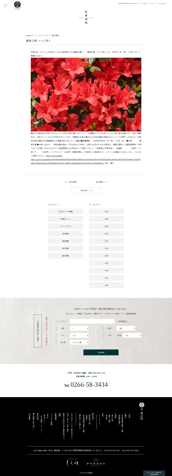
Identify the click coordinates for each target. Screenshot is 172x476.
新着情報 (86, 18)
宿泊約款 (37, 416)
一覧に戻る (84, 190)
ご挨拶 (129, 415)
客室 (102, 414)
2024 (106, 226)
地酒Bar (86, 418)
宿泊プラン (44, 419)
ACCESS (144, 3)
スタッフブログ (44, 35)
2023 (106, 233)
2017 (106, 278)
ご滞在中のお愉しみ (80, 421)
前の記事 (72, 182)
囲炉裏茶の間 (89, 419)
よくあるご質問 (51, 419)
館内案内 (92, 416)
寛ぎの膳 (112, 418)
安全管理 (65, 233)
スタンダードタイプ (96, 422)
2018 (106, 270)
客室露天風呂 (119, 419)
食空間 (106, 417)
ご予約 (47, 415)
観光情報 (55, 35)
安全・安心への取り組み (68, 422)
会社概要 (29, 416)
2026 (106, 211)
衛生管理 (65, 248)
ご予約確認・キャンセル (41, 424)
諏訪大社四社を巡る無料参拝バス (63, 426)
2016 (106, 285)
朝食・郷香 (109, 419)
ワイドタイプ (99, 419)
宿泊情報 (65, 241)
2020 (106, 256)
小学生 (119, 335)
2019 (106, 263)
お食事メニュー (65, 219)
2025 (106, 219)
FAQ (152, 3)
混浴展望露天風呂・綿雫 (122, 424)
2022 (106, 241)
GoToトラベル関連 (66, 211)
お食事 (115, 415)
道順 (60, 414)
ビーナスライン (76, 419)
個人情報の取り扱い (33, 421)
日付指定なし (123, 321)
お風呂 (125, 415)
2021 (106, 248)
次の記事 (99, 182)
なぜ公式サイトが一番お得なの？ (72, 426)
